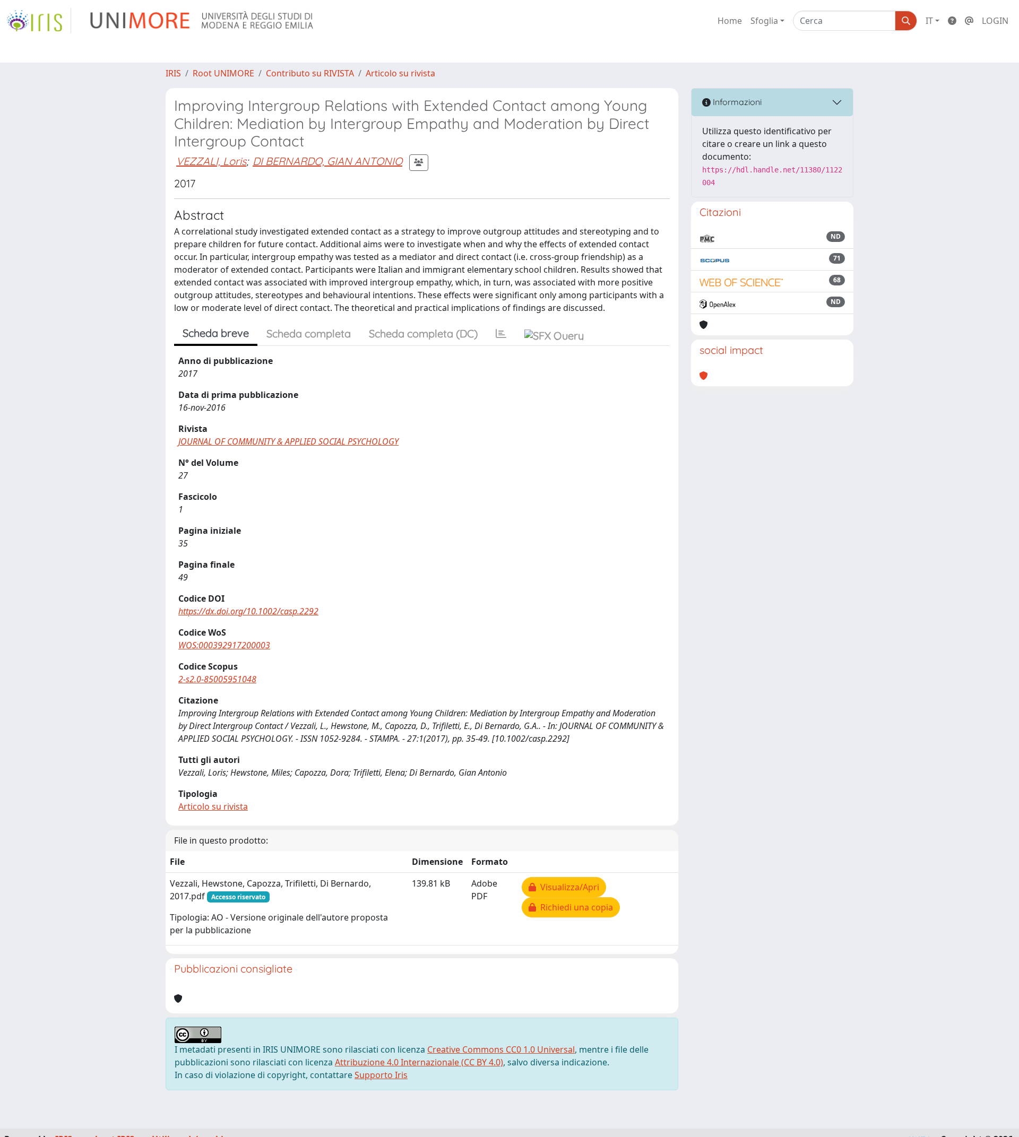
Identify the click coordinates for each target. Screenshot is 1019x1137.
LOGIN (995, 21)
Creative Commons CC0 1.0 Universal (501, 1049)
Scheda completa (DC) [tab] (423, 333)
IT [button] (929, 21)
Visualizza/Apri (567, 887)
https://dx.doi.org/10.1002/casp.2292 (248, 611)
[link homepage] (38, 20)
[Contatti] (969, 20)
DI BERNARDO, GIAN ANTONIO (327, 161)
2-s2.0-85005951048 (217, 679)
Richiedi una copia (574, 907)
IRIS (173, 73)
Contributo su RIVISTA (310, 73)
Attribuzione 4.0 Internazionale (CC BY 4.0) (419, 1062)
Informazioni (736, 102)
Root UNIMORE (223, 73)
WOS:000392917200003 (224, 645)
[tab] (501, 334)
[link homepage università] (202, 20)
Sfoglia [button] (764, 21)
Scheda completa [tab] (308, 333)
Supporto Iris (381, 1075)
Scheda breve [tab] (216, 333)
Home (730, 21)
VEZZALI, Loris (211, 161)
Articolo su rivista (400, 73)
